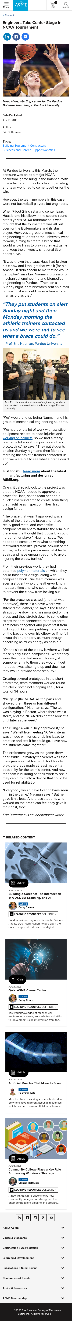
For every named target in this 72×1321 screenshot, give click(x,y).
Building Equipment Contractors (24, 146)
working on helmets (18, 438)
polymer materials (31, 571)
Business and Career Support (22, 150)
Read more (31, 471)
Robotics (49, 150)
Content (9, 15)
